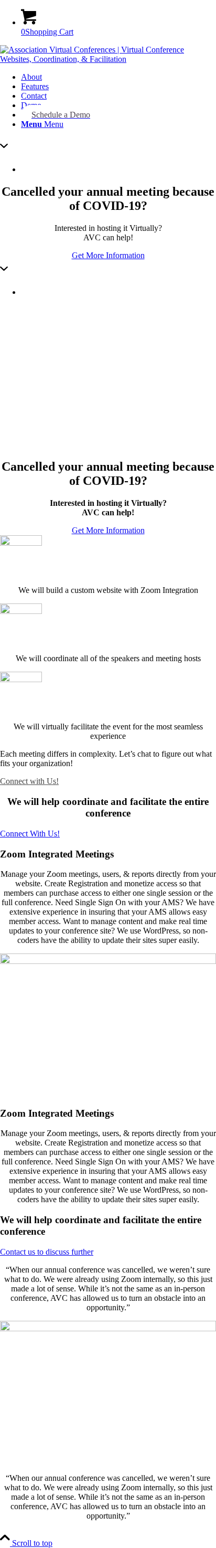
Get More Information (108, 255)
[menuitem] (118, 77)
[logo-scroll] (108, 59)
